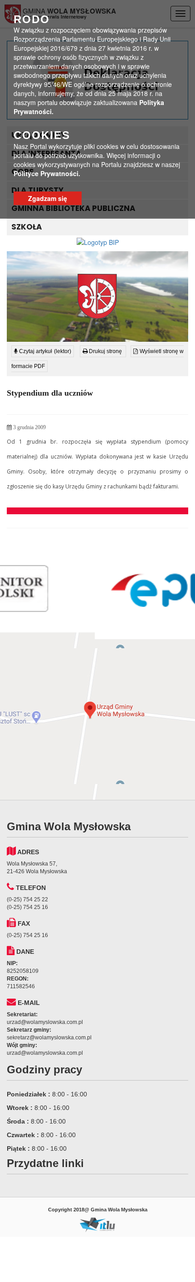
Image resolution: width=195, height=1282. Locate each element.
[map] (97, 716)
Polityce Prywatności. (47, 173)
